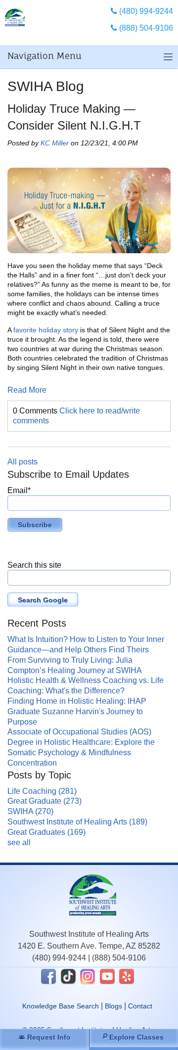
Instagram (87, 976)
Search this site (34, 565)
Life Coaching (42, 791)
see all (19, 842)
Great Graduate (44, 801)
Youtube (107, 976)
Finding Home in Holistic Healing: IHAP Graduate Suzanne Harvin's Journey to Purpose (76, 711)
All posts (22, 461)
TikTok (68, 976)
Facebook (48, 976)
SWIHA (30, 811)
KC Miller (55, 143)
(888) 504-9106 (119, 958)
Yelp (126, 976)
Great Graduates (46, 832)
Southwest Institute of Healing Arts (77, 822)
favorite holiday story (45, 330)
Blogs (113, 1006)
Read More (26, 390)
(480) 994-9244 (59, 958)
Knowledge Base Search (60, 1006)
